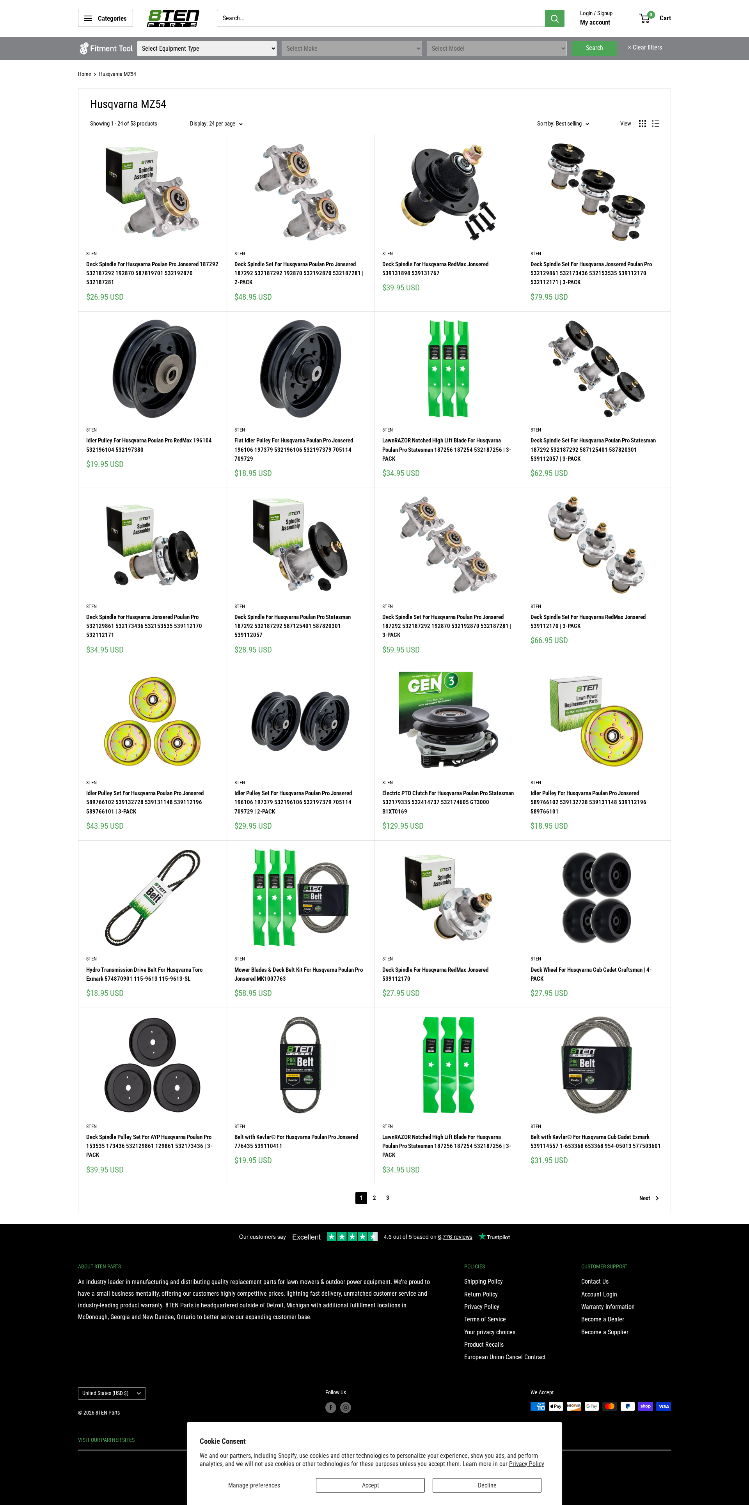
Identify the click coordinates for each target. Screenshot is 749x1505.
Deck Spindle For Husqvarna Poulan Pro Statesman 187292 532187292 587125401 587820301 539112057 (292, 626)
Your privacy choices (489, 1332)
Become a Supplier (604, 1332)
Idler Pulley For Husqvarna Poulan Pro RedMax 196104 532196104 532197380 (149, 445)
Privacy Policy (526, 1464)
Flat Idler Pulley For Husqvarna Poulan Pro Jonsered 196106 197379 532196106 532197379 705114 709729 (293, 449)
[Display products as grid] (642, 123)
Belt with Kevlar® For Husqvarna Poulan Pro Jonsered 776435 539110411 (296, 1142)
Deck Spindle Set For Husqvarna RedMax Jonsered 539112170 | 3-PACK (588, 622)
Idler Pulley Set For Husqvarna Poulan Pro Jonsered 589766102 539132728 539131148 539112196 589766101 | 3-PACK (145, 802)
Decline (487, 1485)
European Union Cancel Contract (505, 1357)
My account (595, 22)
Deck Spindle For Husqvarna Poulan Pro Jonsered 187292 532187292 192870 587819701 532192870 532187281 (152, 273)
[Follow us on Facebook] (330, 1407)
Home (84, 74)
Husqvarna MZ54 (117, 74)
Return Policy (481, 1294)
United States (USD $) (105, 1393)
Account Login (599, 1294)
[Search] (554, 18)
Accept (370, 1485)
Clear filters (645, 47)
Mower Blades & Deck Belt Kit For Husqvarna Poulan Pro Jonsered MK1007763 (298, 974)
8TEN (91, 253)
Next (644, 1198)
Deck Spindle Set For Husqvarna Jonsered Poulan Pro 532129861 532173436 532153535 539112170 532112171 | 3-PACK (591, 273)
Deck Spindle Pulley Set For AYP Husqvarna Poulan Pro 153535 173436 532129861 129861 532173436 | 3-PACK (149, 1146)
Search (594, 47)
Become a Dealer (602, 1319)
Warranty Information (608, 1306)
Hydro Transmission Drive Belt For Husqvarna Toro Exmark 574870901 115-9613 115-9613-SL (144, 974)
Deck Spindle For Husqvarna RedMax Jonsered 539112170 (435, 974)
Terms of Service (485, 1319)
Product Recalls (484, 1344)
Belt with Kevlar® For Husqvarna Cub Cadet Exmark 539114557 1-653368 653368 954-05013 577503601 (596, 1142)
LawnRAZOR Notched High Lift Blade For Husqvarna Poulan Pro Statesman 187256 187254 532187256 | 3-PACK (446, 449)
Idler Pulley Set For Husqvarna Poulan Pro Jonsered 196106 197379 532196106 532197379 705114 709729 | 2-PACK (293, 802)
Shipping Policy (483, 1281)
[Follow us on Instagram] (345, 1407)
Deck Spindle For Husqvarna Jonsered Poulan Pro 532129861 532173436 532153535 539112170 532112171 (144, 626)
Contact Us (595, 1281)
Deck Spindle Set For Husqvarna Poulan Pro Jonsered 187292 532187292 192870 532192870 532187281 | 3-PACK (446, 626)
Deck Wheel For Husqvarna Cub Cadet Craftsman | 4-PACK (591, 974)
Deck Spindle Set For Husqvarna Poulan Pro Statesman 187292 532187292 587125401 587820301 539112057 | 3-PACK (593, 449)
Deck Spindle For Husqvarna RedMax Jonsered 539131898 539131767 (435, 269)
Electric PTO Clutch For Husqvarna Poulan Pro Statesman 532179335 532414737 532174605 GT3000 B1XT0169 (448, 802)
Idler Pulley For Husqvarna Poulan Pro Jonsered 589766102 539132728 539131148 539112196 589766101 (588, 802)
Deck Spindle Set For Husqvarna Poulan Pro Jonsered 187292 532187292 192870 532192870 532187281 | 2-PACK (299, 273)
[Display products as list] (655, 123)
